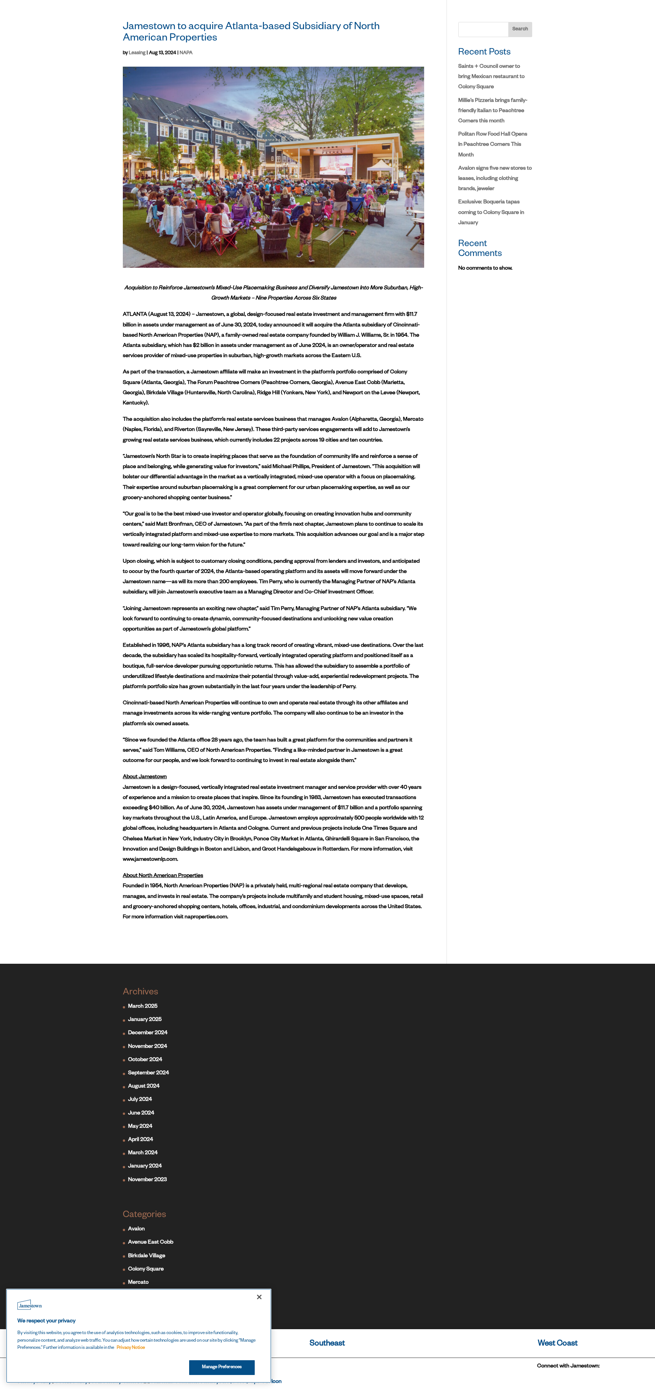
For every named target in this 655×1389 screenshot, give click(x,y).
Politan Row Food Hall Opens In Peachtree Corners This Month (492, 145)
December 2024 (148, 1033)
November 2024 (147, 1047)
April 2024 (140, 1140)
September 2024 (148, 1074)
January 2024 (145, 1167)
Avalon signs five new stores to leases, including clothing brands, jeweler (495, 179)
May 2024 (140, 1127)
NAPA (186, 53)
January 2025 (144, 1020)
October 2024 (145, 1060)
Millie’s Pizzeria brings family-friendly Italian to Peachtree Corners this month (493, 111)
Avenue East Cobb (150, 1243)
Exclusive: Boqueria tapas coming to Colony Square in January (491, 213)
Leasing (137, 53)
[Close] (259, 1297)
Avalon (136, 1230)
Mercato (138, 1283)
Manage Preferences (222, 1367)
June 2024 (141, 1114)
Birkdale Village (146, 1256)
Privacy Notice (131, 1348)
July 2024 (140, 1100)
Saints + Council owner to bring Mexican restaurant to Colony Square (491, 77)
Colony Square (146, 1270)
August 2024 (144, 1087)
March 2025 (142, 1007)
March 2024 (143, 1153)
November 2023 (147, 1180)
